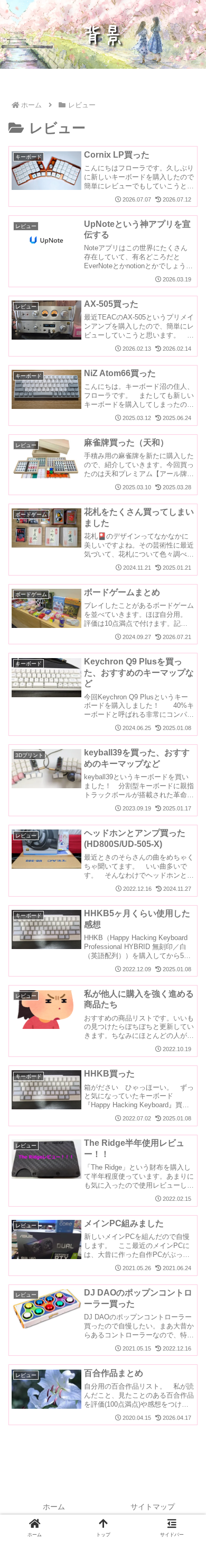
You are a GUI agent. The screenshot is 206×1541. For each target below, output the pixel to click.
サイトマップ (152, 1506)
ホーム (54, 1506)
